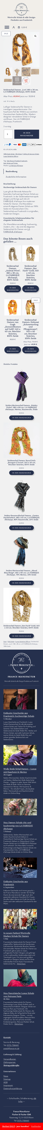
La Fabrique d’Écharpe (16, 165)
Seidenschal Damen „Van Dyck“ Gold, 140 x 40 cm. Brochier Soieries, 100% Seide (21, 627)
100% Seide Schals (8, 154)
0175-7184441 (13, 1045)
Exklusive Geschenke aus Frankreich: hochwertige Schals (18, 714)
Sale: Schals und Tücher (10, 163)
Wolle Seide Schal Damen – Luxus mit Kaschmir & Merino (19, 770)
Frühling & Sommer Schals (30, 154)
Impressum (8, 1085)
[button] (35, 36)
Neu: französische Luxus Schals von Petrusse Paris (18, 995)
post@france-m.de (11, 1048)
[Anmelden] (13, 27)
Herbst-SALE (8, 1126)
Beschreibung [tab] (11, 171)
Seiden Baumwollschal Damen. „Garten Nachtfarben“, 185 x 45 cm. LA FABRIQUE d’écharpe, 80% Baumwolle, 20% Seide (21, 517)
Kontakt (7, 1037)
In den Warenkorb (26, 134)
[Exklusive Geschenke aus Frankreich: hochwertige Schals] (20, 700)
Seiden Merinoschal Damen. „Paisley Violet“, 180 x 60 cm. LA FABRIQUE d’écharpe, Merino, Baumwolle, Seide (21, 407)
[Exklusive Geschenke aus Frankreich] (20, 874)
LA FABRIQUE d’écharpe (16, 230)
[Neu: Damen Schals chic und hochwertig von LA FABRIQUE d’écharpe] (20, 807)
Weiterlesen (21, 963)
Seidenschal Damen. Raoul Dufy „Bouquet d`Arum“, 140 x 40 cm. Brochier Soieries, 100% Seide (21, 462)
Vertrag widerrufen (11, 1065)
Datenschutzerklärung (12, 1088)
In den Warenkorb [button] (13, 289)
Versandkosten (9, 1059)
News (5, 1076)
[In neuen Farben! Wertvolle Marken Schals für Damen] (20, 922)
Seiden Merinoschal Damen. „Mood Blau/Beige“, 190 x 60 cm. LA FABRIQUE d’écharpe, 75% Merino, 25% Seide (21, 572)
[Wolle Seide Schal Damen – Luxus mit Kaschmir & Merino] (20, 762)
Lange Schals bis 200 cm (10, 156)
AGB (5, 1082)
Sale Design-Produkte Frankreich (17, 161)
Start (5, 641)
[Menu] (7, 27)
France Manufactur (21, 676)
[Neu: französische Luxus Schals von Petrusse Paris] (20, 978)
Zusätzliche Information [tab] (16, 176)
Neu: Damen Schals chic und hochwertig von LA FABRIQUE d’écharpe (18, 825)
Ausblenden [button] (36, 1126)
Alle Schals (18, 154)
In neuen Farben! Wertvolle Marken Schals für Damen (16, 934)
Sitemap (6, 1079)
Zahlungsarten (9, 1062)
